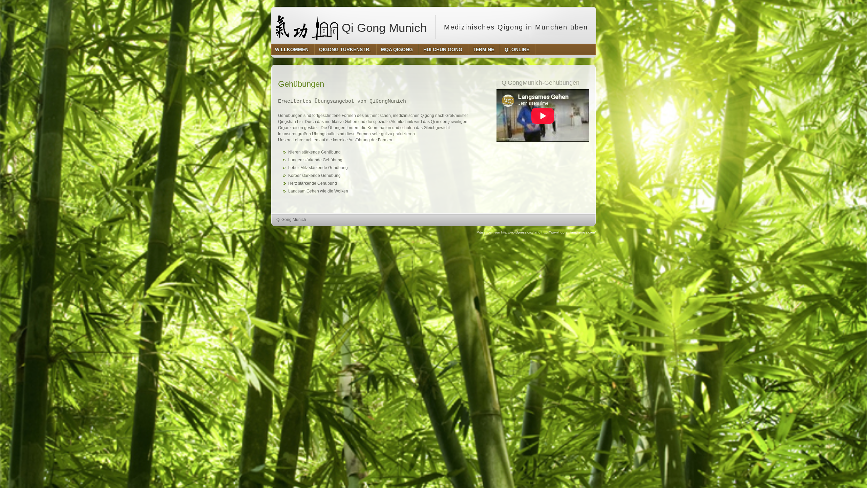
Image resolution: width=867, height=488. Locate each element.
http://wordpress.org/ (517, 232)
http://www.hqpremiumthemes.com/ (569, 232)
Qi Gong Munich (382, 27)
